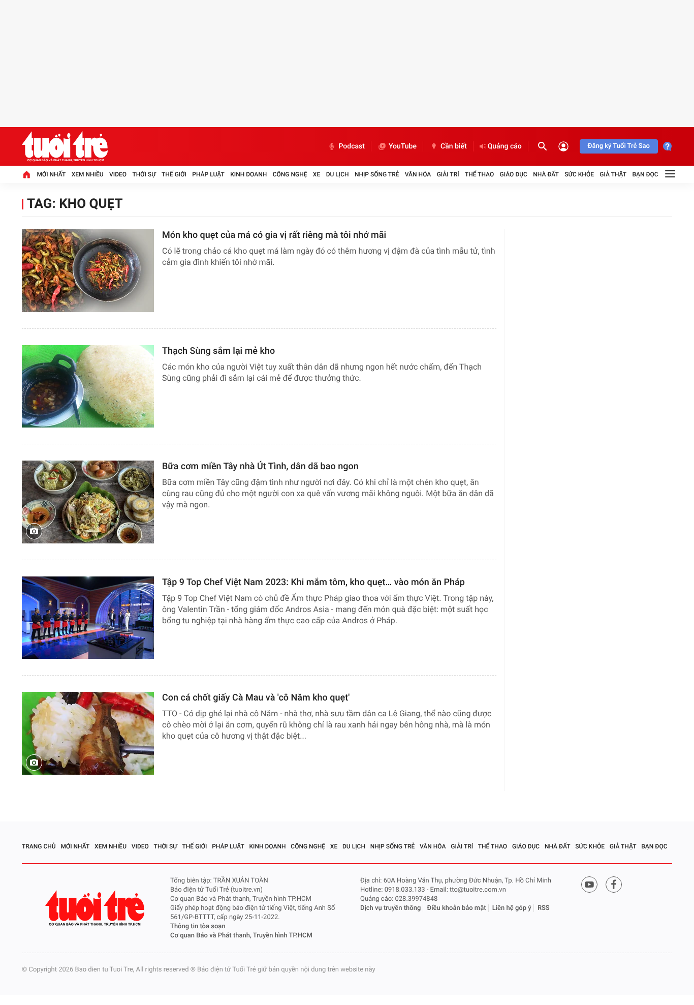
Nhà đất (546, 174)
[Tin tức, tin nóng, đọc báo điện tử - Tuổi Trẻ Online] (65, 146)
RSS (544, 908)
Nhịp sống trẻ (377, 174)
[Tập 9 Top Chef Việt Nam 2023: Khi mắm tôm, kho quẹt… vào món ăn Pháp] (88, 617)
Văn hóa (418, 174)
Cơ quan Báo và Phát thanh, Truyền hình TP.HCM (241, 935)
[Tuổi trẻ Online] (96, 908)
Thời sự (143, 174)
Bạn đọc (645, 174)
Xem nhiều (88, 174)
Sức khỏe (579, 174)
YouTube (403, 146)
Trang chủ (39, 846)
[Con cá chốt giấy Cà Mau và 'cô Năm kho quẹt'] (88, 733)
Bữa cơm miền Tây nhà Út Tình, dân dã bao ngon (260, 466)
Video (118, 174)
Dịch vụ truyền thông (390, 908)
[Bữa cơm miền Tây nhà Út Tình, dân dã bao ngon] (88, 502)
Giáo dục (513, 174)
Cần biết (453, 146)
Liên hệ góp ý (511, 908)
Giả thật (613, 174)
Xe (316, 174)
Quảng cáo (505, 146)
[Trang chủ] (26, 174)
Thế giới (174, 174)
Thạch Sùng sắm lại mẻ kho (218, 351)
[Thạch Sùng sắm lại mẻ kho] (88, 386)
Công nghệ (290, 174)
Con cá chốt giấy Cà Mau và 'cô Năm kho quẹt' (256, 697)
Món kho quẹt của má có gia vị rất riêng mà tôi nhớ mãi (274, 235)
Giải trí (448, 174)
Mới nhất (51, 174)
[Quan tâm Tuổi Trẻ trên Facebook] (614, 884)
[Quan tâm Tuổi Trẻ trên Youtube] (589, 884)
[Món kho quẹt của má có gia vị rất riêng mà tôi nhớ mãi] (88, 270)
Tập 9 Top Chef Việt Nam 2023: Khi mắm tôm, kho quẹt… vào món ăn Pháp (313, 582)
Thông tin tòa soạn (198, 926)
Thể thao (479, 174)
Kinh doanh (248, 174)
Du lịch (337, 174)
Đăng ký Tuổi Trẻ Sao (619, 146)
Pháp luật (208, 174)
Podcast (351, 146)
